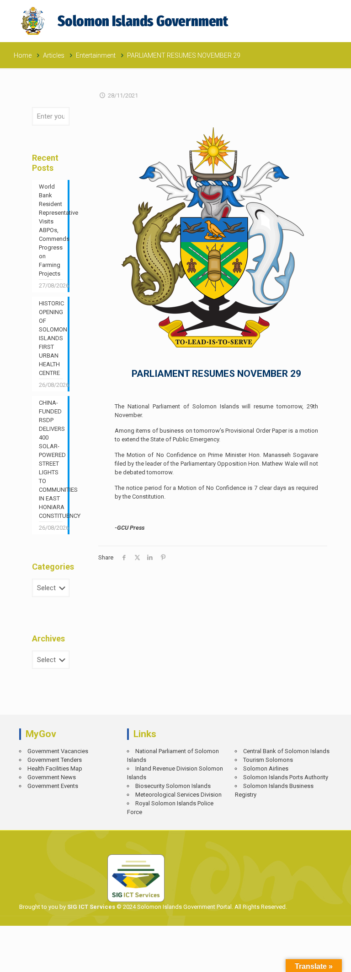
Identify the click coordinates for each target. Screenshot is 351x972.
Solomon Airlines (265, 768)
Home (23, 55)
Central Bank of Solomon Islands (286, 751)
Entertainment (96, 55)
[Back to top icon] (312, 958)
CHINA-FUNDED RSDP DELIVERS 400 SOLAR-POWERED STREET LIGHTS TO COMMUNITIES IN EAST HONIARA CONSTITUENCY (51, 459)
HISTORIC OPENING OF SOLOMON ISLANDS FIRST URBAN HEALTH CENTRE (51, 338)
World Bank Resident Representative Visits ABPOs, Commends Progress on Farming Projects (51, 230)
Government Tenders (54, 759)
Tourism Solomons (268, 759)
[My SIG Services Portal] (126, 21)
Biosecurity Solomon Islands (173, 785)
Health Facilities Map (54, 768)
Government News (51, 777)
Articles (53, 55)
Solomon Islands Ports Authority (285, 777)
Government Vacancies (57, 751)
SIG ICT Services (90, 906)
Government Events (52, 785)
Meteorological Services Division (178, 794)
